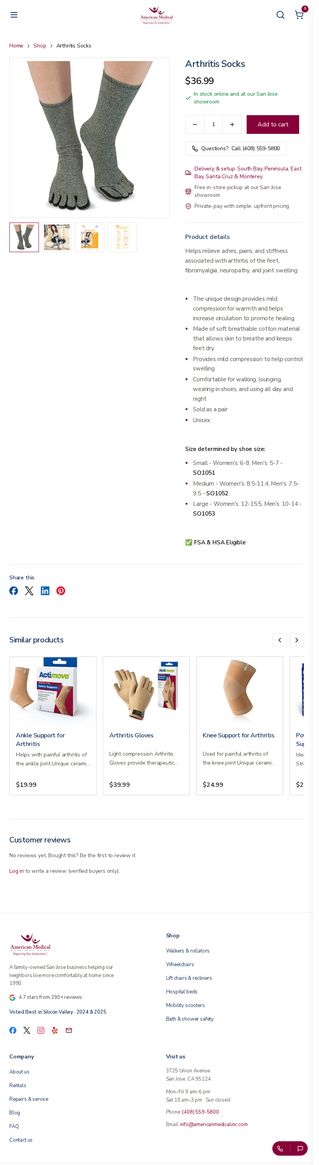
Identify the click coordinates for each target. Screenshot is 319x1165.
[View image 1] (24, 237)
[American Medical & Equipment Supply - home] (157, 15)
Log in (16, 871)
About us (19, 1072)
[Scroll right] (297, 640)
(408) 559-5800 (200, 1112)
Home (16, 45)
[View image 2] (57, 237)
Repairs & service (28, 1099)
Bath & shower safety (190, 1019)
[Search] (280, 15)
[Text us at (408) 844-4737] (300, 1148)
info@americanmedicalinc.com (213, 1124)
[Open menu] (14, 15)
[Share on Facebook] (13, 590)
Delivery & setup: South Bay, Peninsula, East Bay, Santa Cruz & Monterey (248, 172)
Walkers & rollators (188, 950)
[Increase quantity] (232, 124)
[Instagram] (40, 1030)
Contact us (21, 1140)
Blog (14, 1112)
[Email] (68, 1030)
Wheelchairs (180, 964)
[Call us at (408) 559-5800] (279, 1148)
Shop (39, 45)
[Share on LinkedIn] (45, 590)
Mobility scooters (185, 1005)
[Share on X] (29, 590)
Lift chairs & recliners (189, 978)
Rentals (17, 1085)
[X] (26, 1030)
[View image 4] (122, 237)
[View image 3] (89, 237)
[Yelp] (54, 1030)
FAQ (14, 1126)
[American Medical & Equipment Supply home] (78, 944)
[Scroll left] (280, 640)
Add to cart (273, 124)
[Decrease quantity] (195, 124)
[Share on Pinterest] (60, 590)
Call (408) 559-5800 (240, 148)
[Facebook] (12, 1030)
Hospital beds (182, 991)
